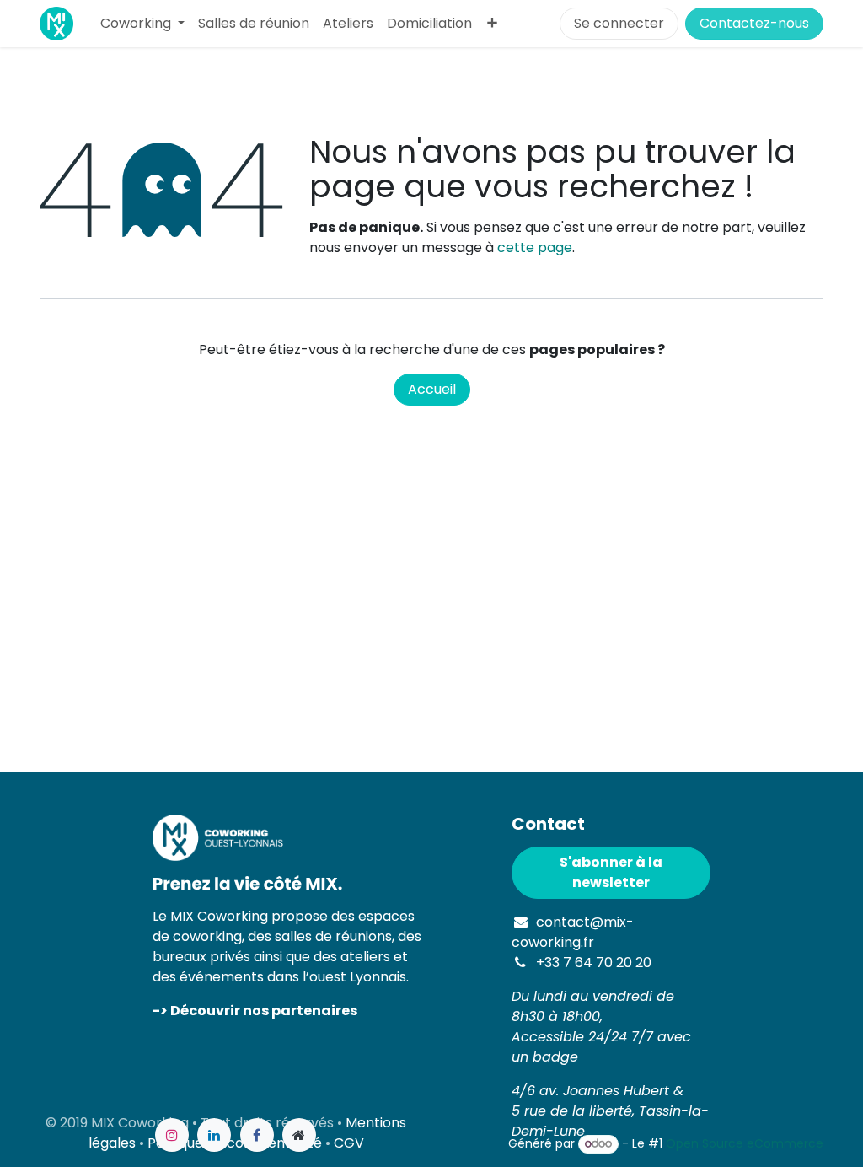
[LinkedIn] (214, 1135)
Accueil (432, 389)
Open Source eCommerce (744, 1143)
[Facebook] (257, 1135)
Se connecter (619, 23)
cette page (534, 247)
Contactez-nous (754, 23)
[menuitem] (142, 23)
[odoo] (299, 1135)
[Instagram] (172, 1135)
